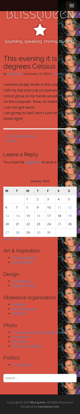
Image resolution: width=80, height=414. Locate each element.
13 (7, 216)
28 (17, 232)
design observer (24, 285)
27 (7, 232)
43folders (19, 304)
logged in (33, 162)
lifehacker (19, 313)
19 (70, 216)
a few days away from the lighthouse (39, 332)
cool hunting (21, 281)
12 (70, 207)
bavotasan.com (48, 406)
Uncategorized (63, 74)
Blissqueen (40, 13)
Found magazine (24, 258)
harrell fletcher (22, 262)
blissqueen (14, 74)
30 (38, 232)
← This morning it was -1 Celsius (19, 138)
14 (17, 216)
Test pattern (21, 365)
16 (38, 216)
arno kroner (20, 337)
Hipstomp (19, 341)
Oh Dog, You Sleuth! (27, 346)
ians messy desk (24, 309)
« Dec (7, 239)
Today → (70, 136)
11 (59, 207)
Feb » (18, 239)
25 (59, 224)
